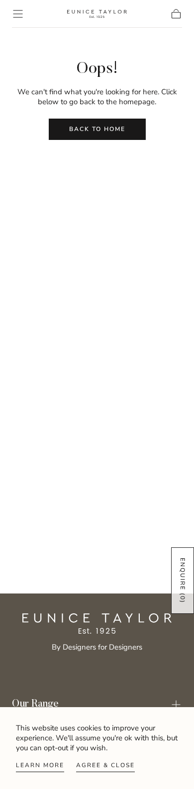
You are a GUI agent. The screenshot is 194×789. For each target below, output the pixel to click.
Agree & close (105, 765)
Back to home (97, 129)
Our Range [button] (35, 704)
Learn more (40, 765)
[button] (18, 14)
